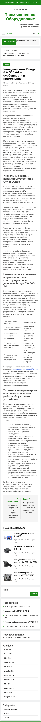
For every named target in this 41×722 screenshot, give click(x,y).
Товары (7, 718)
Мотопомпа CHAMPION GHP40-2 (17, 611)
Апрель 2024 (9, 688)
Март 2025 (8, 667)
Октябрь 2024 (9, 680)
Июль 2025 (8, 650)
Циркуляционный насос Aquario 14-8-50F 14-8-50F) (19, 2)
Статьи (6, 64)
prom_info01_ (10, 83)
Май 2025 (7, 658)
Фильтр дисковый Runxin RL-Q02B (21, 40)
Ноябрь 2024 (9, 675)
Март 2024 (8, 692)
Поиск (5, 590)
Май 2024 (7, 684)
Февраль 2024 (9, 697)
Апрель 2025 (9, 662)
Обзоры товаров (10, 709)
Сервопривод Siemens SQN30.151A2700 (19, 626)
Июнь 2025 (8, 654)
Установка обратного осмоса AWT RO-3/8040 (21, 622)
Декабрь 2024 (9, 671)
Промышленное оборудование (20, 16)
